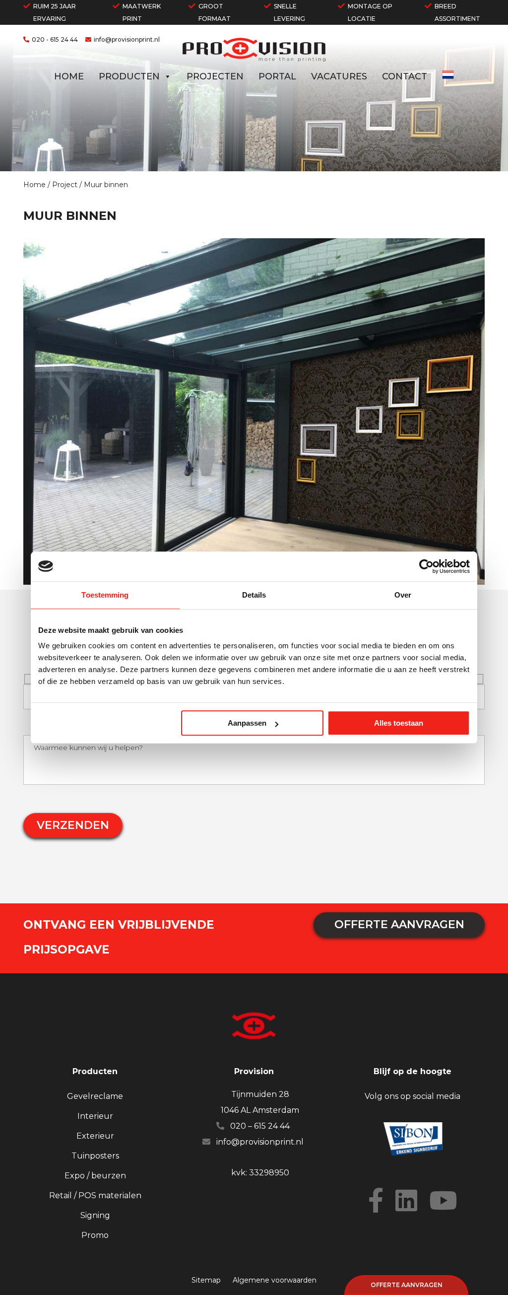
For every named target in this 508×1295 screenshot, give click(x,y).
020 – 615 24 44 (260, 1126)
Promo (95, 1235)
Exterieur (95, 1136)
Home (69, 76)
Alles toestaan (398, 723)
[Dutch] (448, 77)
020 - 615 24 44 (55, 39)
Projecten (215, 76)
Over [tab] (402, 595)
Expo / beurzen (95, 1175)
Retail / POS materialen (95, 1195)
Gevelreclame (95, 1096)
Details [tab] (254, 595)
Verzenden (73, 825)
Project (64, 184)
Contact (404, 76)
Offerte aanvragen (407, 1285)
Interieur (95, 1116)
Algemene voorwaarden (275, 1280)
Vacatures (339, 76)
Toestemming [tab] (104, 595)
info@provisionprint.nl (127, 39)
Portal (277, 76)
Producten (129, 76)
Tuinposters (95, 1155)
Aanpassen (247, 723)
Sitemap (206, 1280)
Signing (95, 1215)
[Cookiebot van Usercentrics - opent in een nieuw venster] (426, 566)
